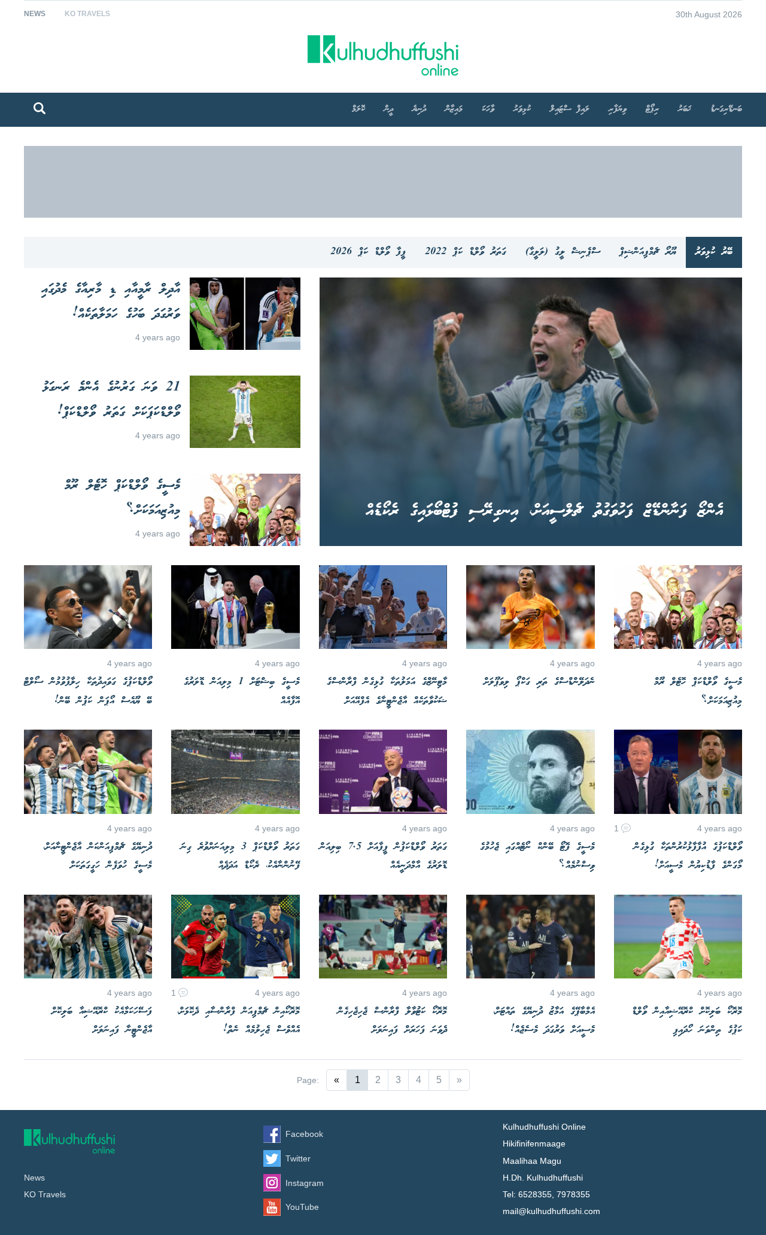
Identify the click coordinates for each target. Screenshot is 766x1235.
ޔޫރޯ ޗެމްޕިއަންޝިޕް (647, 252)
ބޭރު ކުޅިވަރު (713, 252)
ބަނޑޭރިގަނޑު (726, 109)
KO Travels (87, 14)
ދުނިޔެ (419, 109)
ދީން (388, 109)
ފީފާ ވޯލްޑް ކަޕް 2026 (368, 252)
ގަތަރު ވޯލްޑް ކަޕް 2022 (465, 252)
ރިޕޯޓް (652, 109)
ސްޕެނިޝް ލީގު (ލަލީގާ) (562, 252)
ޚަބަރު (684, 109)
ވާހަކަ (488, 109)
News (34, 14)
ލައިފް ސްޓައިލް (569, 109)
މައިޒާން (454, 109)
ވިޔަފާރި (618, 109)
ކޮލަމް (358, 109)
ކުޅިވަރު (522, 109)
